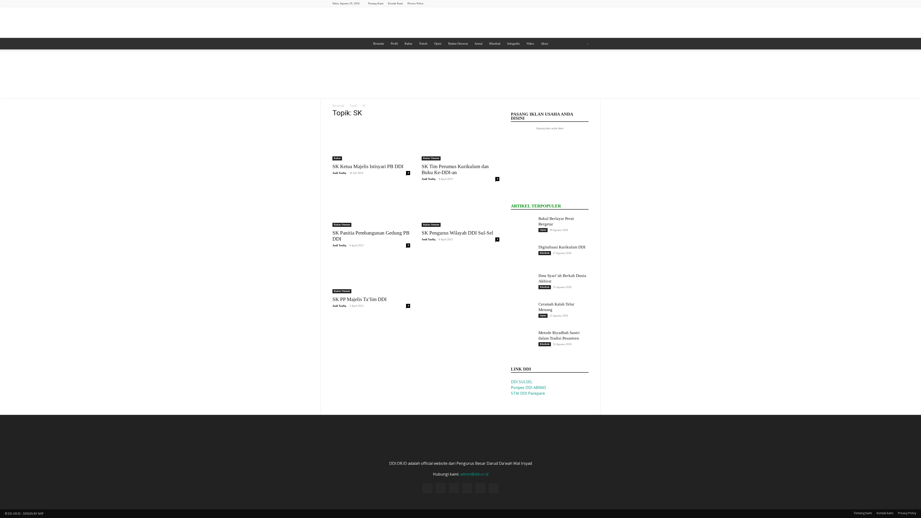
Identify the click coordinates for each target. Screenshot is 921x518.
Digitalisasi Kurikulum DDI (561, 247)
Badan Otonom (458, 43)
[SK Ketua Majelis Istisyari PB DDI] (371, 141)
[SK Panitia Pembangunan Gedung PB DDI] (371, 207)
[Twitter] (569, 3)
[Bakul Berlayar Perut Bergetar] (523, 228)
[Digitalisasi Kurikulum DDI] (523, 256)
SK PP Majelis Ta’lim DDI (359, 299)
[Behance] (545, 3)
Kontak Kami (395, 3)
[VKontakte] (585, 3)
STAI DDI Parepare (528, 393)
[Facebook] (553, 3)
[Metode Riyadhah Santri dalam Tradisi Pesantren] (523, 342)
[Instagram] (561, 3)
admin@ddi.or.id (474, 474)
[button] (581, 44)
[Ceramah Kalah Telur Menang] (523, 313)
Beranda (378, 43)
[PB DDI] (460, 22)
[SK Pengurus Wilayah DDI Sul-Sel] (460, 207)
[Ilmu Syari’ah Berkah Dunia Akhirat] (523, 285)
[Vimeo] (577, 3)
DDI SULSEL (521, 381)
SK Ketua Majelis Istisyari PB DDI (367, 166)
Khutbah (495, 43)
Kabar (408, 43)
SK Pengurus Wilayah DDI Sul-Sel (457, 233)
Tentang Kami (376, 3)
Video (530, 43)
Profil (394, 43)
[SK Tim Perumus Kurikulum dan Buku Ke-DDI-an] (460, 141)
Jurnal (479, 43)
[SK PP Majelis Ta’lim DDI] (371, 274)
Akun (544, 43)
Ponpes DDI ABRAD (528, 387)
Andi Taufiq (339, 172)
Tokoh (423, 43)
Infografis (513, 43)
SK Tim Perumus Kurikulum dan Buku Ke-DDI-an (455, 169)
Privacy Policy (415, 3)
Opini (438, 43)
